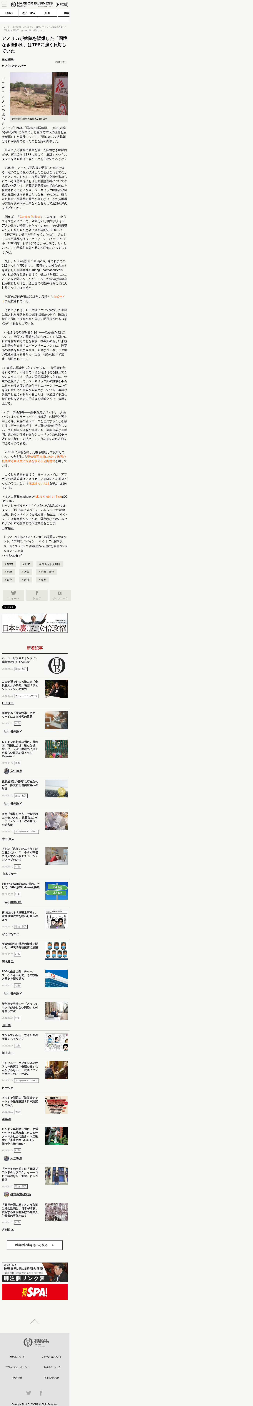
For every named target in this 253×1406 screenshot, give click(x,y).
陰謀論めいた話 (39, 483)
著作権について (52, 1367)
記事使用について (52, 1356)
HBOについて (17, 1356)
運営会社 (17, 1377)
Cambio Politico (30, 216)
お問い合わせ (52, 1377)
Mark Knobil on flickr (48, 496)
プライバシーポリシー (17, 1367)
